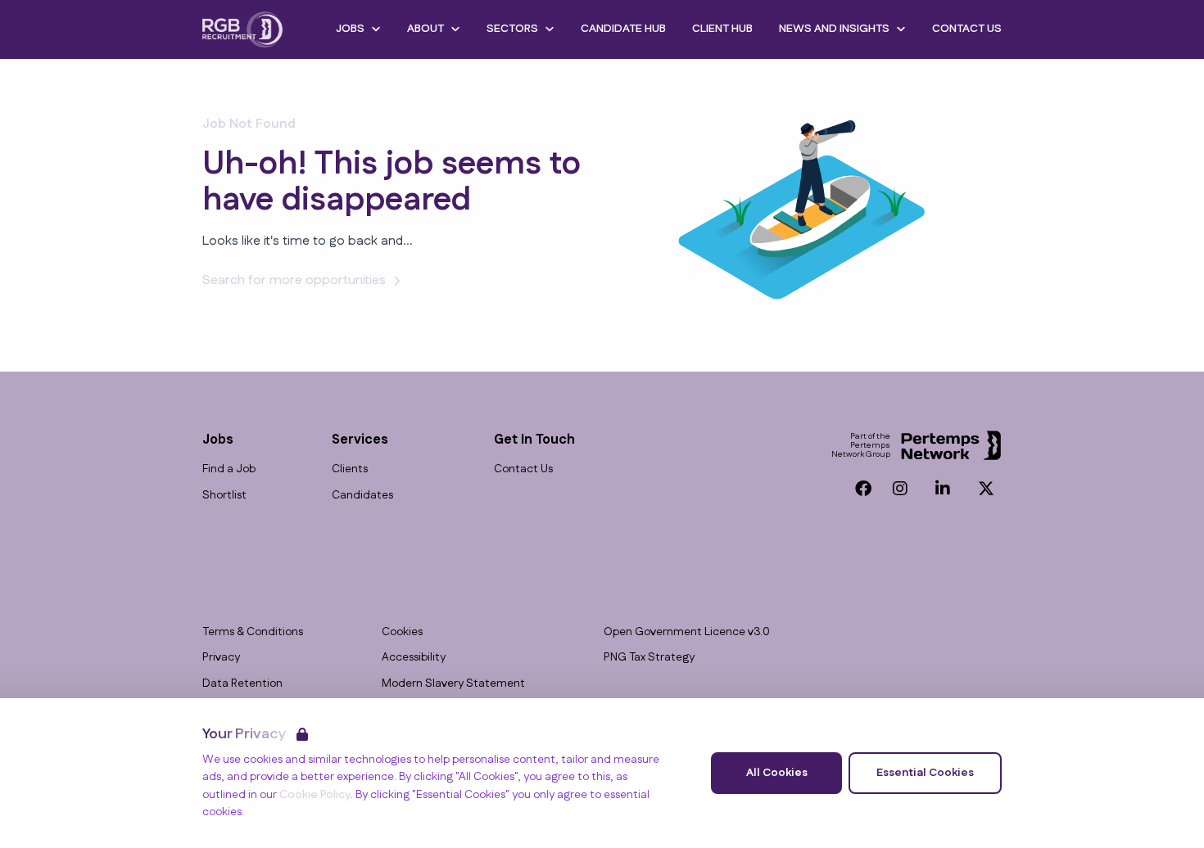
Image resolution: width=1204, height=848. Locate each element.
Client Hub (722, 28)
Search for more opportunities (294, 280)
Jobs (350, 28)
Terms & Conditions (252, 632)
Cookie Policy (315, 795)
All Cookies (777, 773)
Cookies (402, 632)
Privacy (221, 657)
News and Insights (834, 28)
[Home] (242, 29)
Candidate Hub (623, 28)
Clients (350, 469)
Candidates (362, 495)
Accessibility (414, 657)
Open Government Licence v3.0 (687, 632)
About (425, 28)
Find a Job (229, 469)
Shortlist (224, 495)
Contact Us (967, 28)
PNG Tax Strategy (649, 657)
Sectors (512, 28)
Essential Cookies (925, 773)
